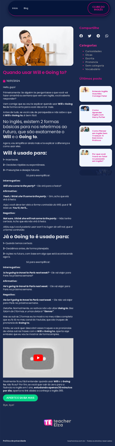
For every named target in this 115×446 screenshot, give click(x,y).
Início (15, 8)
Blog (26, 8)
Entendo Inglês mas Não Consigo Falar (100, 93)
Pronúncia (91, 62)
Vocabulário (92, 69)
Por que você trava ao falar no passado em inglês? (99, 158)
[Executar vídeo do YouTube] (38, 358)
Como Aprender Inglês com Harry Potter (98, 114)
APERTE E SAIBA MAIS (20, 397)
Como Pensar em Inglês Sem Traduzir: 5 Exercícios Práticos (99, 135)
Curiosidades (93, 51)
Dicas (88, 54)
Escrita (89, 58)
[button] (81, 35)
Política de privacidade (14, 441)
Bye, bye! (8, 405)
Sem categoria (94, 65)
